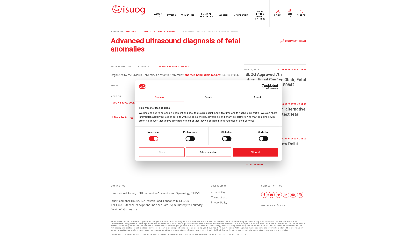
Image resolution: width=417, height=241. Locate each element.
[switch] (190, 140)
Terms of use (219, 197)
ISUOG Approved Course (174, 66)
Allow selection (208, 152)
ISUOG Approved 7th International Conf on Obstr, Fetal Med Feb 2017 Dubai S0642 (275, 79)
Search (301, 15)
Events (171, 15)
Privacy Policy (219, 202)
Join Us (289, 15)
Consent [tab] (160, 97)
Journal (223, 15)
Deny (162, 152)
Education (187, 15)
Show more (257, 164)
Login (278, 15)
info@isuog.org (127, 209)
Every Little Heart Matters (260, 15)
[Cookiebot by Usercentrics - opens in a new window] (264, 86)
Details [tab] (209, 97)
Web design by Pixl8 (273, 205)
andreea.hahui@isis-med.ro (202, 75)
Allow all (255, 152)
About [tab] (257, 97)
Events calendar (166, 31)
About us (158, 15)
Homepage (131, 31)
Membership (241, 15)
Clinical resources (206, 15)
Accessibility (218, 192)
